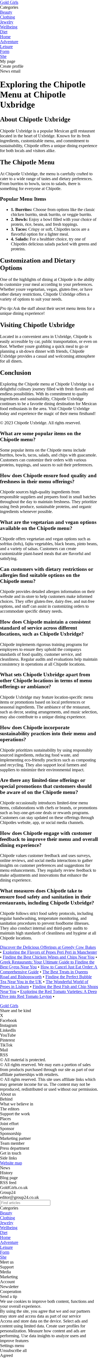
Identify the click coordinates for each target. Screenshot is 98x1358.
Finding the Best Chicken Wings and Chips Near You (48, 957)
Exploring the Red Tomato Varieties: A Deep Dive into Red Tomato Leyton (48, 994)
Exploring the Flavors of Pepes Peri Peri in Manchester (50, 952)
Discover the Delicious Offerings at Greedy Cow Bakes (48, 947)
